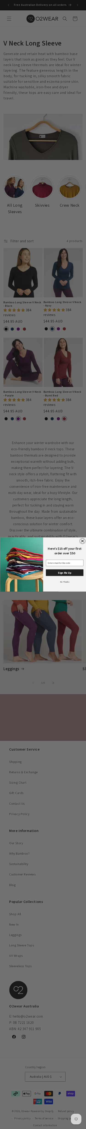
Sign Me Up (64, 572)
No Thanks (64, 581)
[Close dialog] (82, 541)
